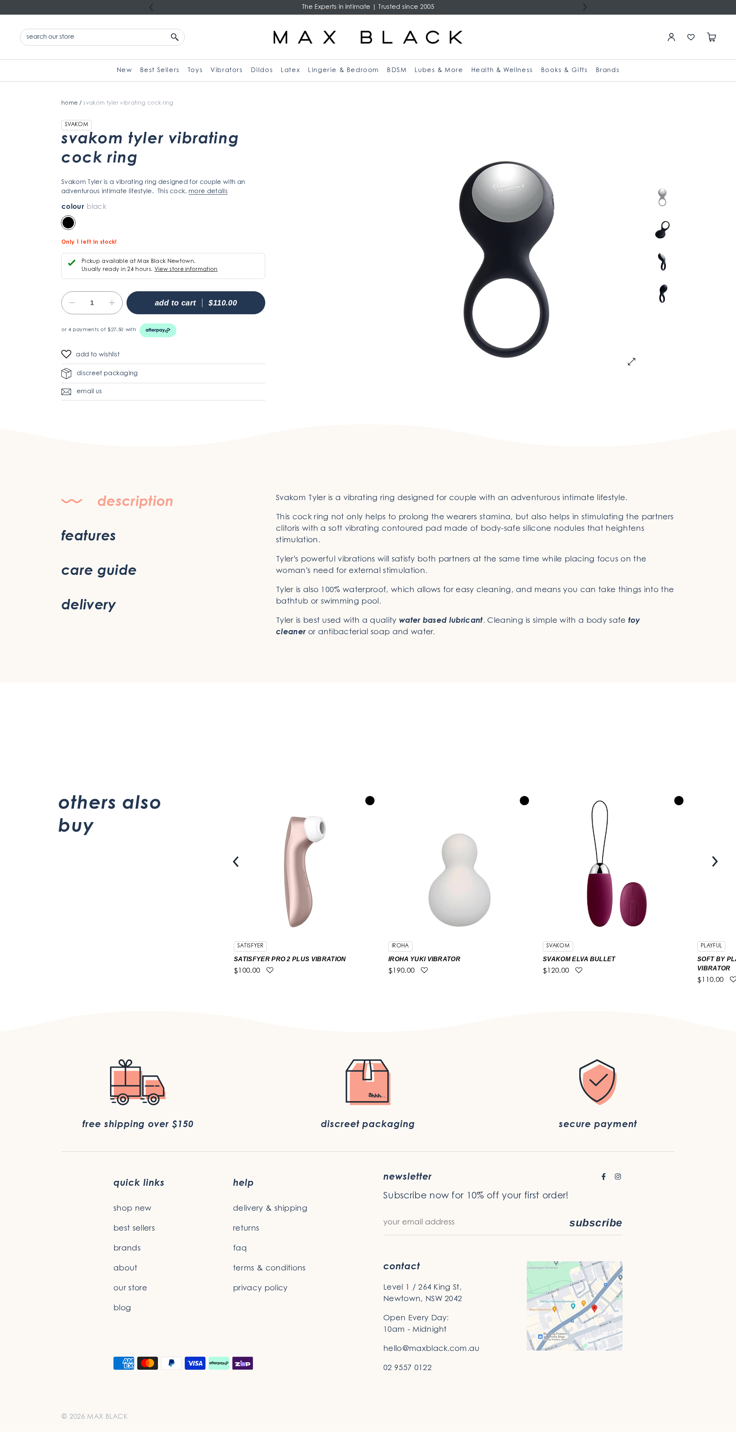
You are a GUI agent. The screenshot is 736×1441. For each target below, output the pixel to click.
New (124, 70)
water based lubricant (441, 621)
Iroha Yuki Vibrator (424, 959)
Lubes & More (438, 70)
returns (246, 1229)
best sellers (134, 1229)
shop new (132, 1209)
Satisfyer (250, 946)
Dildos (262, 70)
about (125, 1268)
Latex (290, 70)
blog (122, 1308)
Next (585, 7)
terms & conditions (269, 1268)
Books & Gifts (564, 70)
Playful (711, 946)
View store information (186, 269)
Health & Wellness (502, 70)
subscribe (596, 1223)
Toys (195, 70)
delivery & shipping (270, 1209)
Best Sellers (160, 70)
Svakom (76, 125)
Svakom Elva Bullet (579, 959)
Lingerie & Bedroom (343, 70)
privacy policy (260, 1288)
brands (127, 1248)
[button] (68, 355)
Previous (151, 7)
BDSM (397, 70)
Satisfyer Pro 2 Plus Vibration (290, 959)
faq (240, 1248)
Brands (608, 70)
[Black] (68, 223)
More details (208, 192)
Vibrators (226, 70)
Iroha (400, 946)
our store (130, 1288)
